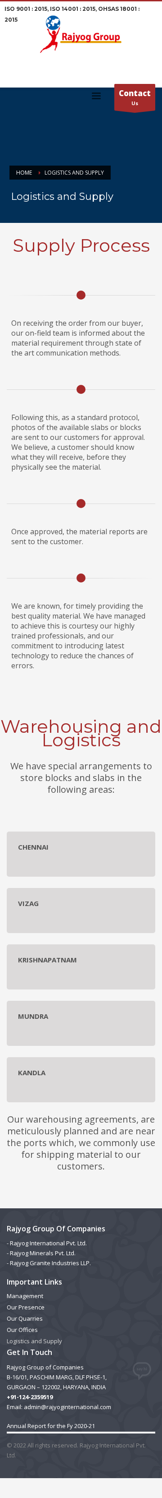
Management (25, 1296)
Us (135, 97)
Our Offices (22, 1330)
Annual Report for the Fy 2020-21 (51, 1426)
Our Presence (26, 1307)
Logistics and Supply (34, 1341)
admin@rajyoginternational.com (67, 1407)
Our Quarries (25, 1318)
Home (24, 172)
